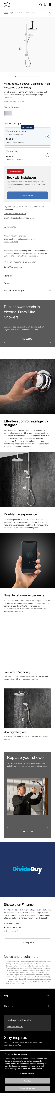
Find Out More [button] (28, 339)
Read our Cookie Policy (32, 1068)
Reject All (27, 1081)
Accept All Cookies (27, 1088)
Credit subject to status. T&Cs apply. (19, 217)
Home (6, 13)
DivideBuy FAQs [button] (27, 942)
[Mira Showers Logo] (7, 4)
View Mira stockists (15, 1026)
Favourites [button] (11, 226)
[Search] (40, 4)
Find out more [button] (27, 831)
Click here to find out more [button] (15, 213)
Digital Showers (15, 13)
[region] (27, 1071)
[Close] (51, 1054)
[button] (50, 4)
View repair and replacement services (19, 239)
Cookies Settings (27, 1073)
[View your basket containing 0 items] (45, 4)
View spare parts (11, 241)
